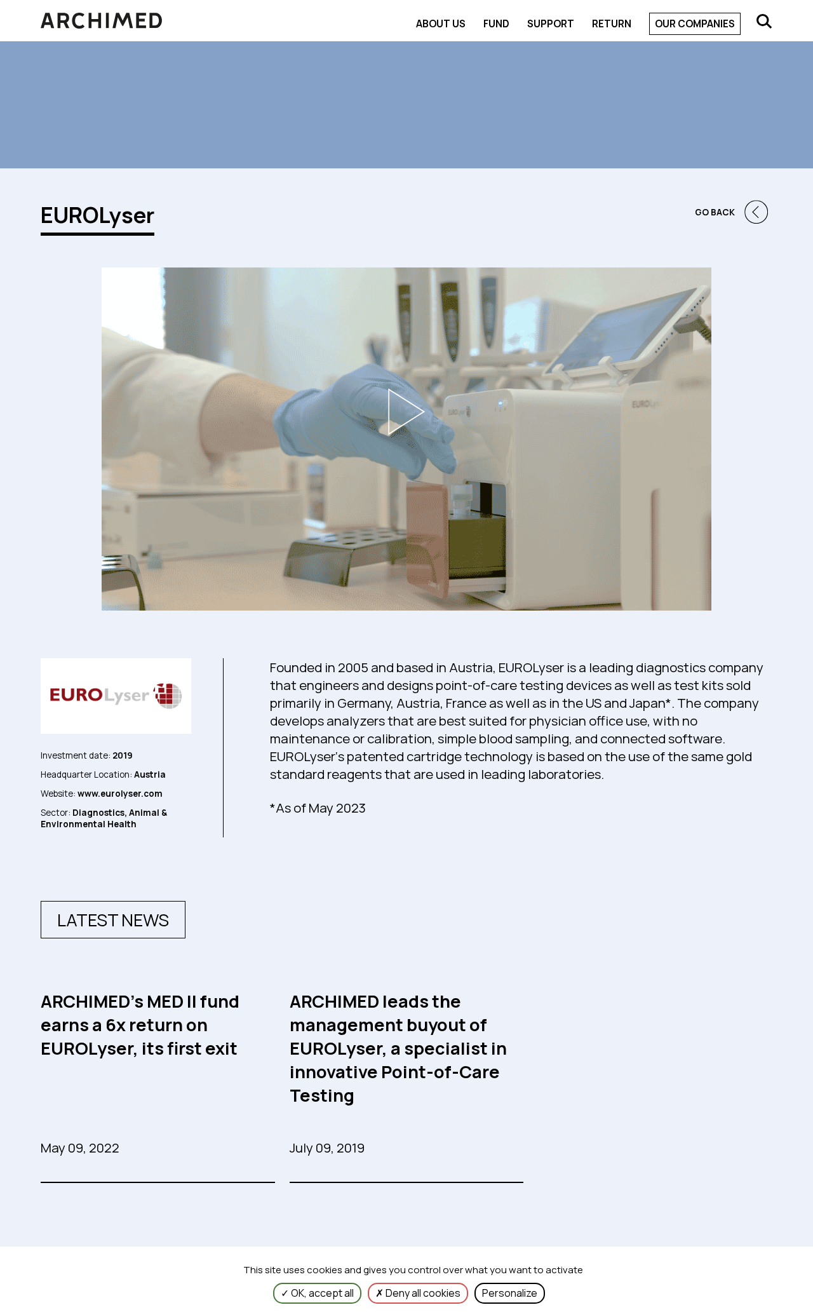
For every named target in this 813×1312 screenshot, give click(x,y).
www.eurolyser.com (119, 793)
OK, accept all (321, 1293)
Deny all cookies (422, 1293)
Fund (496, 23)
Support (550, 23)
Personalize (509, 1293)
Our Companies (695, 23)
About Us (441, 23)
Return (611, 23)
